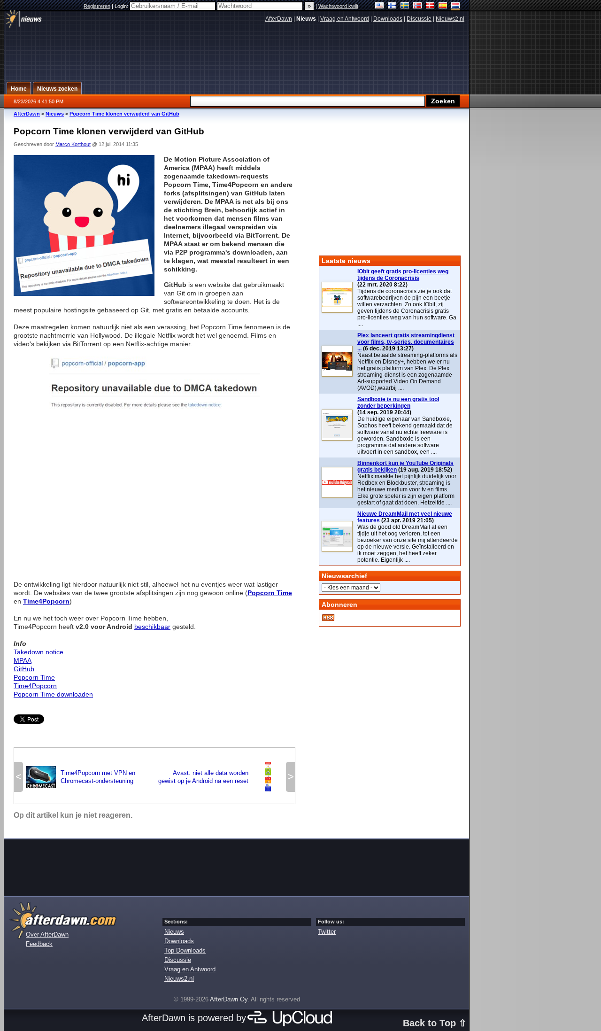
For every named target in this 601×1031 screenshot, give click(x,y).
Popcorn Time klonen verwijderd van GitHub (124, 113)
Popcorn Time (34, 677)
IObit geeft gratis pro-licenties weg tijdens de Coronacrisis (402, 274)
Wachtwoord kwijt (338, 6)
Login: (122, 6)
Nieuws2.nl (450, 19)
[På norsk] (417, 6)
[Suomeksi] (392, 6)
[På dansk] (430, 6)
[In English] (379, 6)
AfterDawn (278, 19)
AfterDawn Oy (228, 999)
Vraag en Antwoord (344, 19)
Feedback (39, 943)
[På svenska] (405, 6)
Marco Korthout (73, 144)
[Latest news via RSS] (328, 617)
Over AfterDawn (47, 934)
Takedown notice (38, 652)
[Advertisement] (154, 497)
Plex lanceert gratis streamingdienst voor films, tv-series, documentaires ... (406, 342)
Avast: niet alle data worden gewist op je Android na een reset (220, 776)
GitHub (24, 669)
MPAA (22, 660)
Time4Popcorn (35, 686)
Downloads (387, 19)
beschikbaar (152, 626)
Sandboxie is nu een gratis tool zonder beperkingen (398, 402)
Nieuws (55, 113)
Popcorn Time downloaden (53, 694)
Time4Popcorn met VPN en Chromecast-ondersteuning (80, 776)
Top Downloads (185, 950)
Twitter (327, 931)
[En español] (443, 6)
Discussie (419, 19)
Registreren (97, 6)
